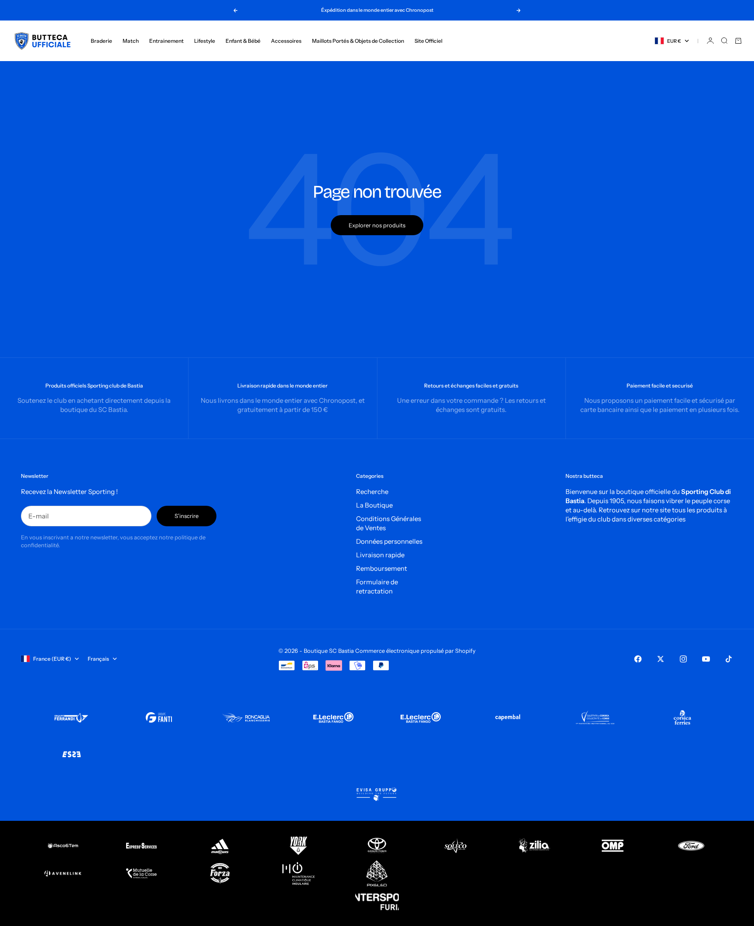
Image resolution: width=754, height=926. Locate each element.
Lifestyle (204, 41)
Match (131, 41)
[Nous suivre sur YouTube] (706, 659)
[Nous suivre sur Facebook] (638, 659)
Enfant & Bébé (243, 41)
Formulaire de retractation (377, 586)
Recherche (372, 491)
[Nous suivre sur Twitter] (660, 659)
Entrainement (166, 41)
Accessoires (286, 41)
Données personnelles (389, 541)
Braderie (101, 41)
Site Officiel (428, 41)
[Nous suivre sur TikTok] (728, 659)
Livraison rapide (380, 555)
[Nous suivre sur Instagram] (683, 659)
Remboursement (381, 568)
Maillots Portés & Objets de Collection (358, 41)
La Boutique (374, 505)
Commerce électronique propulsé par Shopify (415, 650)
